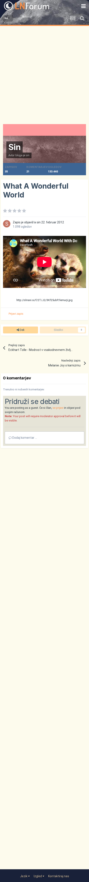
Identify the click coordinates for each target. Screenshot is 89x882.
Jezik (24, 876)
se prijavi (58, 407)
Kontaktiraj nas (58, 876)
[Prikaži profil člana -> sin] (6, 223)
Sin (14, 147)
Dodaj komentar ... (24, 437)
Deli (21, 329)
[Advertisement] (44, 72)
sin (27, 155)
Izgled (38, 876)
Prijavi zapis (16, 313)
